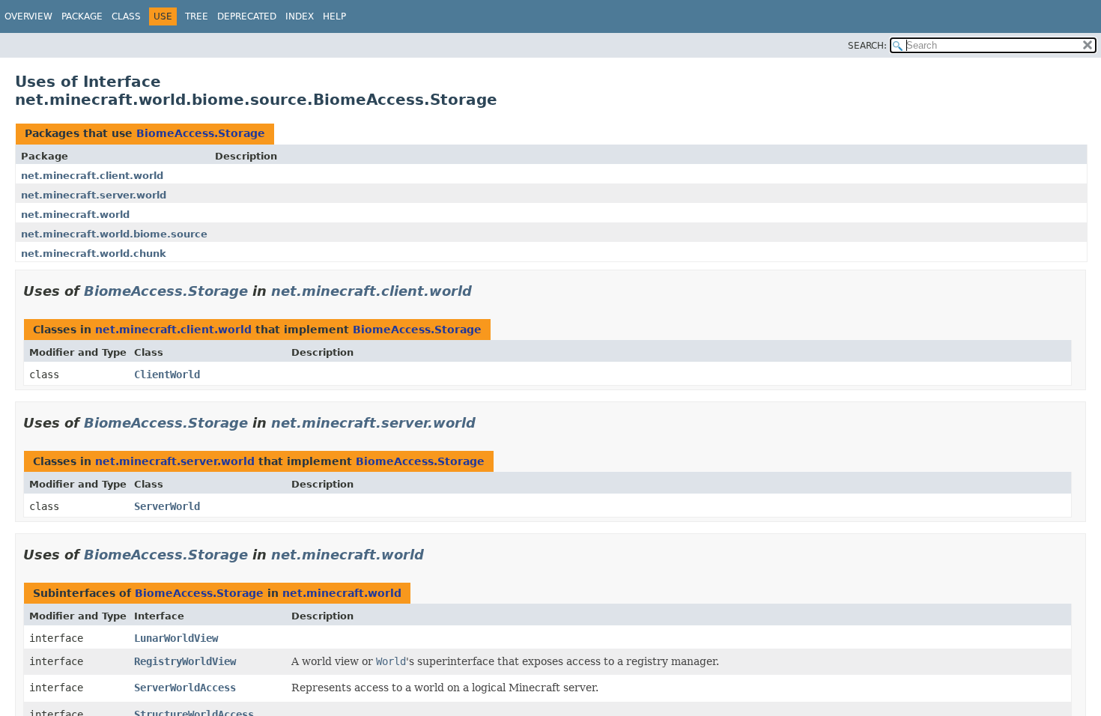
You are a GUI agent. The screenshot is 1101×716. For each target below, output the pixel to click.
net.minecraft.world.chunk (93, 253)
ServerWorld (167, 506)
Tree (196, 16)
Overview (28, 16)
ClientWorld (167, 374)
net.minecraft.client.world (92, 175)
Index (299, 16)
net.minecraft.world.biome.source (114, 234)
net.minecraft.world (75, 214)
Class (126, 16)
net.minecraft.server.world (93, 195)
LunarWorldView (176, 638)
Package (82, 16)
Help (334, 16)
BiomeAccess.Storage (200, 133)
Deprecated (246, 16)
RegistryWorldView (185, 661)
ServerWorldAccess (185, 688)
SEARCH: (867, 45)
